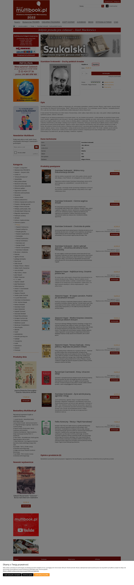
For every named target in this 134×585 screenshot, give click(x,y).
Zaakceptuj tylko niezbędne (12, 575)
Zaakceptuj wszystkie (41, 575)
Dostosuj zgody (27, 575)
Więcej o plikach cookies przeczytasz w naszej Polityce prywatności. (21, 571)
